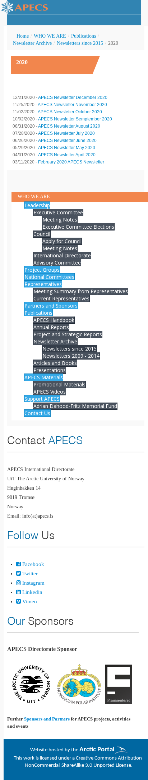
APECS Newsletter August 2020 (69, 126)
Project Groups (42, 269)
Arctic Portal (97, 749)
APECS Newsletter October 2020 (70, 111)
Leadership (37, 205)
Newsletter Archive (32, 43)
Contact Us (37, 413)
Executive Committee (58, 212)
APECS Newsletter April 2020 (67, 154)
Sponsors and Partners (47, 719)
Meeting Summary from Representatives (80, 291)
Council (41, 233)
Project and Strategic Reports (67, 334)
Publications (83, 36)
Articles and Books (55, 363)
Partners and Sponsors (51, 305)
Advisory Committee (57, 262)
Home (23, 36)
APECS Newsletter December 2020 (72, 97)
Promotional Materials (59, 384)
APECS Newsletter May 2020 (66, 147)
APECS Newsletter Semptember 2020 (75, 119)
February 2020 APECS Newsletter (71, 162)
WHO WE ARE (50, 36)
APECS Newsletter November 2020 (72, 104)
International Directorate (62, 255)
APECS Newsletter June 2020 (67, 140)
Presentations (49, 370)
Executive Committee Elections (78, 226)
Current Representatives (61, 298)
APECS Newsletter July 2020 (66, 133)
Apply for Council (62, 241)
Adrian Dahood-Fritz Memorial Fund (75, 406)
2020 (22, 62)
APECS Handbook (53, 320)
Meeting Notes (59, 219)
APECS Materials (43, 377)
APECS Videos (49, 391)
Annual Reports (51, 327)
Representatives (43, 284)
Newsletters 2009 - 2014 (71, 355)
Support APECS (42, 398)
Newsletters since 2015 (80, 43)
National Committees (49, 277)
